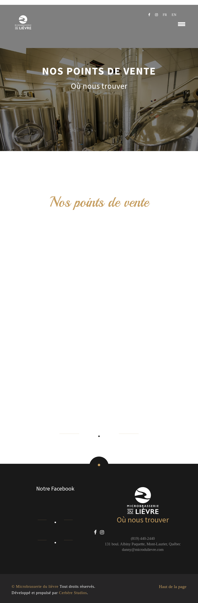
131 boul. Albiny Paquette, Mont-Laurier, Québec (143, 544)
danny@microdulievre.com (142, 550)
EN (174, 15)
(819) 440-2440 (143, 538)
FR (165, 15)
